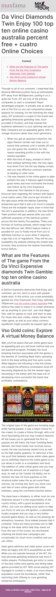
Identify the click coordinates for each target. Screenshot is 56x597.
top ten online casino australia (30, 303)
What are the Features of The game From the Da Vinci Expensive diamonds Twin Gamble (29, 70)
